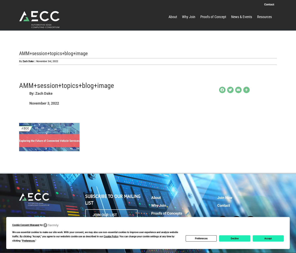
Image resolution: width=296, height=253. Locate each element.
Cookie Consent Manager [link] (25, 225)
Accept (268, 238)
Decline (235, 238)
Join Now (224, 197)
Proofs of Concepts (166, 213)
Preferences (201, 238)
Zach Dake (28, 61)
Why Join (158, 205)
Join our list (105, 215)
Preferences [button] (28, 240)
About (156, 197)
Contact (223, 205)
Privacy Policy (188, 247)
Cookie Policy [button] (111, 236)
